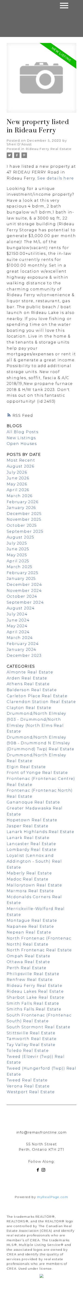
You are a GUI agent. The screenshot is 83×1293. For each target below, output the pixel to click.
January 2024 (21, 649)
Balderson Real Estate (32, 690)
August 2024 (21, 608)
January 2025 (21, 578)
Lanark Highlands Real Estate (40, 832)
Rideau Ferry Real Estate (48, 149)
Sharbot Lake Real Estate (35, 997)
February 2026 (23, 502)
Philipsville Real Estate (33, 974)
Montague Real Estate (32, 920)
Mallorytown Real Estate (34, 885)
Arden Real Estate (27, 678)
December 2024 (24, 584)
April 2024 (18, 632)
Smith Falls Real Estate (33, 1003)
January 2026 (21, 507)
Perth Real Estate (27, 968)
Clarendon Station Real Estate (41, 702)
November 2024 (24, 590)
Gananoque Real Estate (33, 802)
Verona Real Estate (28, 1086)
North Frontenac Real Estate (39, 950)
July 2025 (17, 543)
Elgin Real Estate (26, 767)
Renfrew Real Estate (30, 979)
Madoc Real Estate (28, 879)
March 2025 (20, 567)
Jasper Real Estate (28, 826)
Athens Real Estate (28, 684)
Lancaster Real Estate (31, 844)
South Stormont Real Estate (39, 1027)
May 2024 (17, 626)
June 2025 (18, 549)
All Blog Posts (22, 432)
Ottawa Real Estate (28, 962)
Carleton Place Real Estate (37, 696)
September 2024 (25, 602)
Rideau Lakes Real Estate (35, 991)
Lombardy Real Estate (31, 849)
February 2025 (23, 573)
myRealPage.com (52, 1197)
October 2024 (22, 596)
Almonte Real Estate (30, 672)
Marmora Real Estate (30, 891)
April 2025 (18, 561)
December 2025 (24, 513)
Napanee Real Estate (30, 926)
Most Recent (21, 460)
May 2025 (17, 555)
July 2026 (17, 472)
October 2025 (22, 525)
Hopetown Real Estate (32, 820)
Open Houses (22, 443)
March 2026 (20, 496)
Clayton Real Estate (29, 708)
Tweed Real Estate (27, 1080)
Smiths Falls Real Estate (34, 1009)
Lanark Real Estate (28, 838)
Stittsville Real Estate (31, 1033)
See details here (55, 178)
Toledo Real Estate (28, 1050)
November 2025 (24, 519)
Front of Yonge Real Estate (37, 772)
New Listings (21, 438)
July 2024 (17, 614)
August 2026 (20, 466)
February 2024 (23, 644)
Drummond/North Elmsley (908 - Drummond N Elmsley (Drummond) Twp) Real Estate (40, 743)
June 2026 (18, 478)
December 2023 (24, 655)
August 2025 (20, 537)
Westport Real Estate (31, 1092)
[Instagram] (44, 1170)
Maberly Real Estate (29, 873)
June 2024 (18, 620)
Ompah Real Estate (28, 956)
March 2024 (20, 638)
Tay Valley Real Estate (31, 1045)
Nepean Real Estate (29, 932)
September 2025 (25, 531)
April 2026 (18, 490)
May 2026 (17, 484)
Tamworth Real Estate (32, 1039)
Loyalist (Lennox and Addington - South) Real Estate (34, 861)
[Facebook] (39, 1170)
